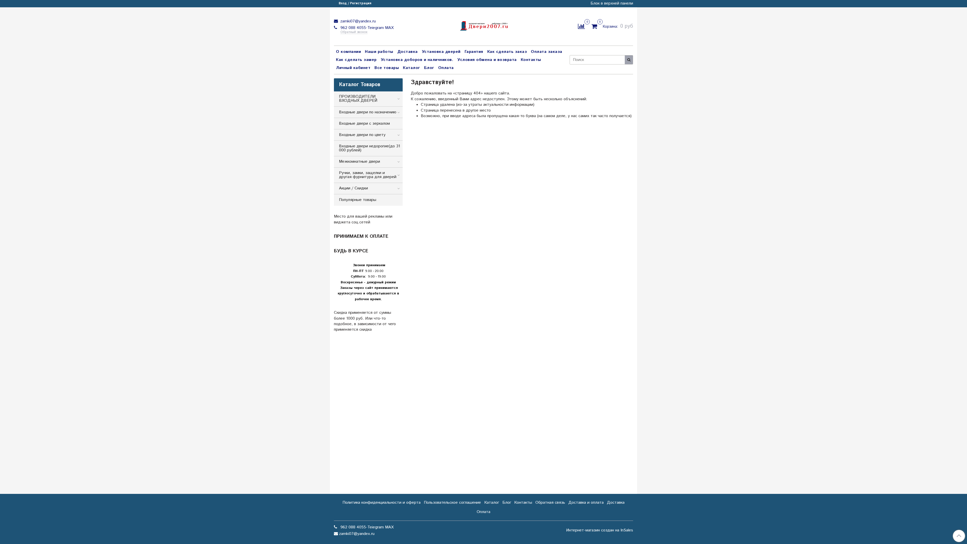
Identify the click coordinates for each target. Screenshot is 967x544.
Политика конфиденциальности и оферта (381, 502)
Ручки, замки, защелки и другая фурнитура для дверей (367, 175)
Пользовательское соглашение (452, 502)
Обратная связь (550, 502)
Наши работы (379, 52)
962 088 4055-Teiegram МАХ (366, 28)
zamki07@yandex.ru (357, 21)
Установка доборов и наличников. (417, 60)
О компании (348, 52)
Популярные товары (357, 200)
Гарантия (474, 52)
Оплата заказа (546, 52)
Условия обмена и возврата (487, 60)
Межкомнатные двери (359, 161)
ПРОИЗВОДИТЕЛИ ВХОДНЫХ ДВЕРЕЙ (358, 99)
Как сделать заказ (507, 52)
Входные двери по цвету (362, 135)
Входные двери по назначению (367, 112)
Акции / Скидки (353, 188)
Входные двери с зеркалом (364, 123)
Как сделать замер (356, 60)
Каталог (411, 68)
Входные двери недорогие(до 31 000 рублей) (369, 148)
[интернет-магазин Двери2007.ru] (483, 25)
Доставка (407, 52)
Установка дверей (441, 52)
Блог (429, 68)
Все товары (386, 68)
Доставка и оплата (586, 502)
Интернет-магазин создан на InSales (599, 530)
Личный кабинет (353, 68)
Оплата (446, 68)
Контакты (531, 60)
